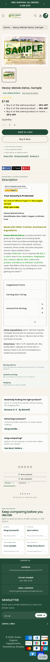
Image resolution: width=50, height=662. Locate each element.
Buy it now (25, 139)
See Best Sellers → (14, 448)
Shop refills (8, 156)
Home (6, 27)
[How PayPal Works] (17, 188)
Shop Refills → (12, 428)
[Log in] (40, 15)
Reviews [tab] (8, 483)
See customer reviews (30, 93)
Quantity (7, 119)
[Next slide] (43, 4)
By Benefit (24, 409)
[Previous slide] (6, 4)
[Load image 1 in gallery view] (9, 75)
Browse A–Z (34, 156)
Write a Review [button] (26, 474)
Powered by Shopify (13, 646)
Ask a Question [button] (26, 479)
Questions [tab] (23, 483)
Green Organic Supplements (13, 640)
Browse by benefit (21, 156)
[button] (4, 15)
